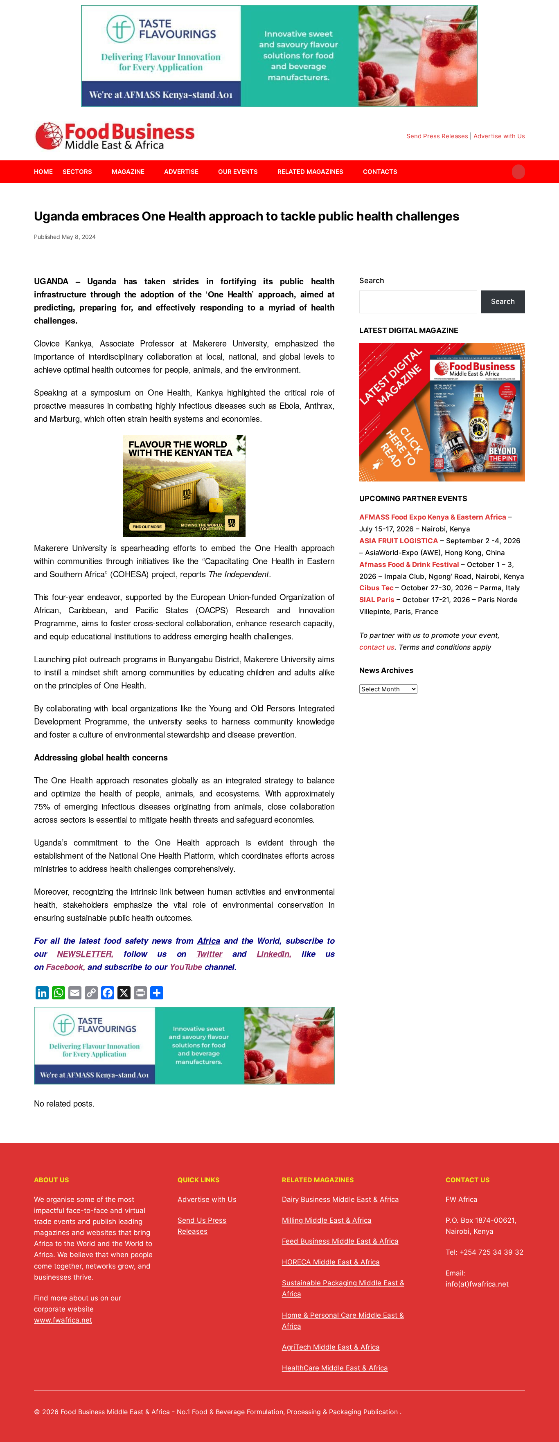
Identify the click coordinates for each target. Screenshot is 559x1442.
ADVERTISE (181, 171)
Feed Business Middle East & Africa (340, 1241)
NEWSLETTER (84, 953)
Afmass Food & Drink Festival (409, 564)
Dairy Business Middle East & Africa (340, 1199)
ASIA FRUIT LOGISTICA (398, 541)
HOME (43, 171)
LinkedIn (273, 953)
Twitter (209, 953)
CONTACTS (380, 171)
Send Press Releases (437, 136)
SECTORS (77, 171)
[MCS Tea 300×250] (184, 530)
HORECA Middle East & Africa (331, 1262)
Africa (208, 940)
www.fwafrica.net (63, 1320)
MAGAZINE (128, 171)
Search (371, 280)
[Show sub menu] (97, 172)
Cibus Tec (376, 588)
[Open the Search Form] (518, 171)
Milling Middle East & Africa (327, 1220)
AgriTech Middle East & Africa (331, 1347)
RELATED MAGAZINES (310, 171)
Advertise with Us (499, 136)
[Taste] (279, 102)
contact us (376, 647)
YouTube (185, 966)
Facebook (64, 966)
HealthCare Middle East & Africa (335, 1368)
